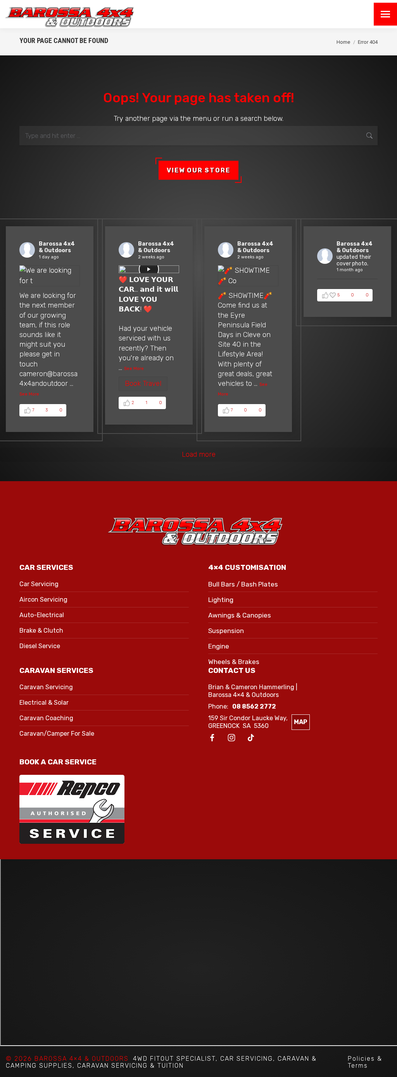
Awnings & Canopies (239, 615)
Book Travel (143, 383)
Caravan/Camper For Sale (56, 733)
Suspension (226, 631)
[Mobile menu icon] (385, 14)
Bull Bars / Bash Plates (243, 584)
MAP (300, 722)
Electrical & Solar (44, 702)
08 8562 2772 (254, 706)
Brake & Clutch (41, 630)
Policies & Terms (365, 1062)
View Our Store (198, 170)
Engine (218, 646)
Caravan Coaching (46, 718)
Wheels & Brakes (233, 662)
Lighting (220, 600)
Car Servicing (39, 584)
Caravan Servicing (46, 687)
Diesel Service (39, 646)
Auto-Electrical (41, 615)
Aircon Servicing (43, 599)
